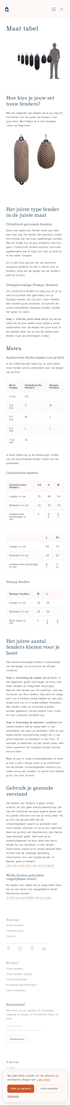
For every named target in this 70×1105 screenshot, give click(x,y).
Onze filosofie (15, 925)
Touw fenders (14, 969)
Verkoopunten (15, 931)
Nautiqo (7, 9)
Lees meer (43, 1080)
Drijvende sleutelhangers (21, 985)
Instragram (20, 948)
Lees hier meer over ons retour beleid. (30, 865)
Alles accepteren (21, 1088)
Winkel (12, 963)
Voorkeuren (13, 1096)
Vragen (10, 1068)
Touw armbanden (16, 980)
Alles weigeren (49, 1088)
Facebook (8, 948)
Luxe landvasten (16, 990)
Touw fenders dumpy (19, 974)
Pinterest (32, 948)
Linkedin (44, 948)
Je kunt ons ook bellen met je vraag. (29, 898)
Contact (10, 936)
